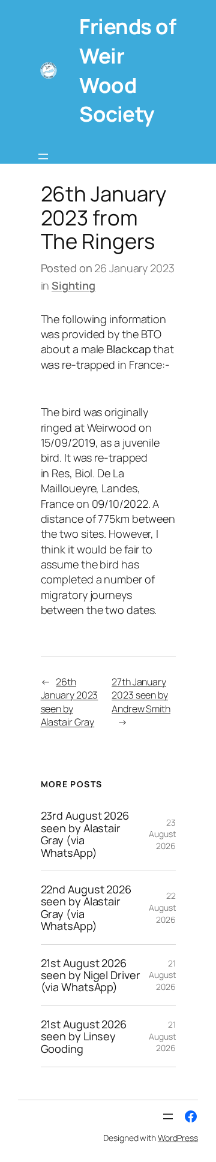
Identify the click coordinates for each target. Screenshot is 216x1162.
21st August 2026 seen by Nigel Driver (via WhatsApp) (90, 975)
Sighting (73, 285)
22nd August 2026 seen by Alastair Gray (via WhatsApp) (86, 907)
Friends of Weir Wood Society (127, 70)
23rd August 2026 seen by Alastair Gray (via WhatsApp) (85, 834)
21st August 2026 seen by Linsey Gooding (84, 1036)
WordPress (178, 1137)
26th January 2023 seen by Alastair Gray (69, 701)
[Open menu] (43, 156)
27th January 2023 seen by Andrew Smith (141, 695)
